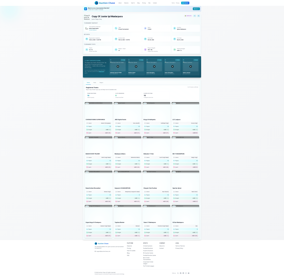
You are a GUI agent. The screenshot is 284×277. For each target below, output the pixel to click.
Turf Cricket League (148, 266)
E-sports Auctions (148, 250)
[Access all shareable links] (194, 16)
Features (129, 246)
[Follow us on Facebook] (180, 273)
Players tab (101, 71)
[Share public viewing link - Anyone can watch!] (198, 16)
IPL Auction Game (148, 253)
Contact (161, 248)
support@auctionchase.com (103, 251)
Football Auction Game (149, 255)
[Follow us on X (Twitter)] (178, 273)
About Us (162, 246)
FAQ (128, 255)
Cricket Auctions (147, 246)
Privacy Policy (179, 248)
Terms (173, 3)
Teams (88, 82)
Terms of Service (180, 246)
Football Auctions (148, 248)
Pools (94, 82)
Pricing (129, 248)
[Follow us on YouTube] (188, 273)
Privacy (177, 3)
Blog (128, 253)
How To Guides (131, 250)
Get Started (185, 3)
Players (101, 82)
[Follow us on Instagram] (186, 273)
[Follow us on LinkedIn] (183, 273)
